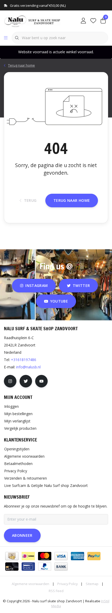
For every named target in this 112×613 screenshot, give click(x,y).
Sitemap (92, 583)
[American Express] (77, 556)
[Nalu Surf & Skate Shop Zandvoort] (32, 20)
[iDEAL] (28, 556)
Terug (30, 200)
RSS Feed (56, 590)
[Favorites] (93, 20)
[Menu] (6, 38)
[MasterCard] (44, 556)
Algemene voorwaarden (30, 583)
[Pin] (28, 566)
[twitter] (26, 381)
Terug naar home (71, 200)
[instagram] (10, 381)
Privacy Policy (67, 583)
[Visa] (61, 556)
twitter (81, 285)
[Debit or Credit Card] (11, 566)
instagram (36, 285)
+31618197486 (23, 359)
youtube (59, 301)
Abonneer (22, 535)
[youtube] (41, 381)
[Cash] (11, 556)
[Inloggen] (83, 20)
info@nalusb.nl (28, 366)
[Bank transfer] (61, 566)
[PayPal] (94, 556)
